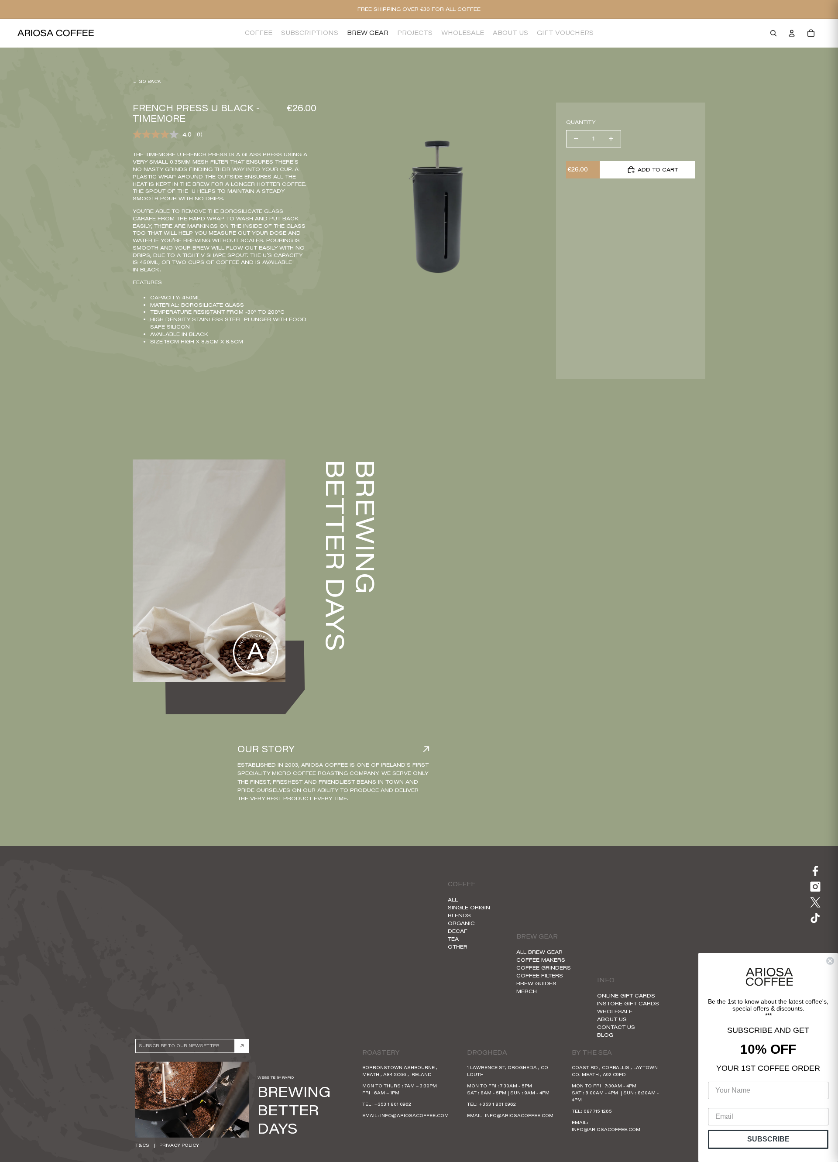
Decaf (457, 931)
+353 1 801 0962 (392, 1104)
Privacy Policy (179, 1145)
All (453, 899)
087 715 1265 (598, 1111)
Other (457, 946)
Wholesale (614, 1011)
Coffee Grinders (543, 967)
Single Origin (469, 907)
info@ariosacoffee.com (414, 1115)
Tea (453, 939)
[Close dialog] (830, 960)
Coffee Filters (539, 975)
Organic (461, 923)
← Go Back (147, 81)
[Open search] (773, 33)
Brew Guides (536, 983)
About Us (612, 1019)
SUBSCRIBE (768, 1139)
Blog (605, 1035)
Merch (526, 991)
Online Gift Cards (626, 995)
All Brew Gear (539, 952)
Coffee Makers (540, 959)
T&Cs (142, 1145)
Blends (459, 915)
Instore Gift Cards (628, 1003)
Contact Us (616, 1027)
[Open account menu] (791, 33)
